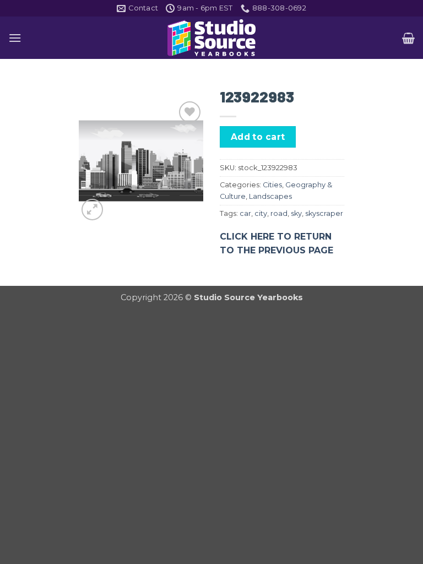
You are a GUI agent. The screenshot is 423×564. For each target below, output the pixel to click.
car (245, 213)
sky (296, 213)
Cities (272, 185)
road (279, 213)
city (260, 213)
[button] (14, 37)
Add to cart (258, 137)
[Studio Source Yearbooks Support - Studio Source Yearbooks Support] (211, 38)
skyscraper (324, 213)
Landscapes (270, 196)
